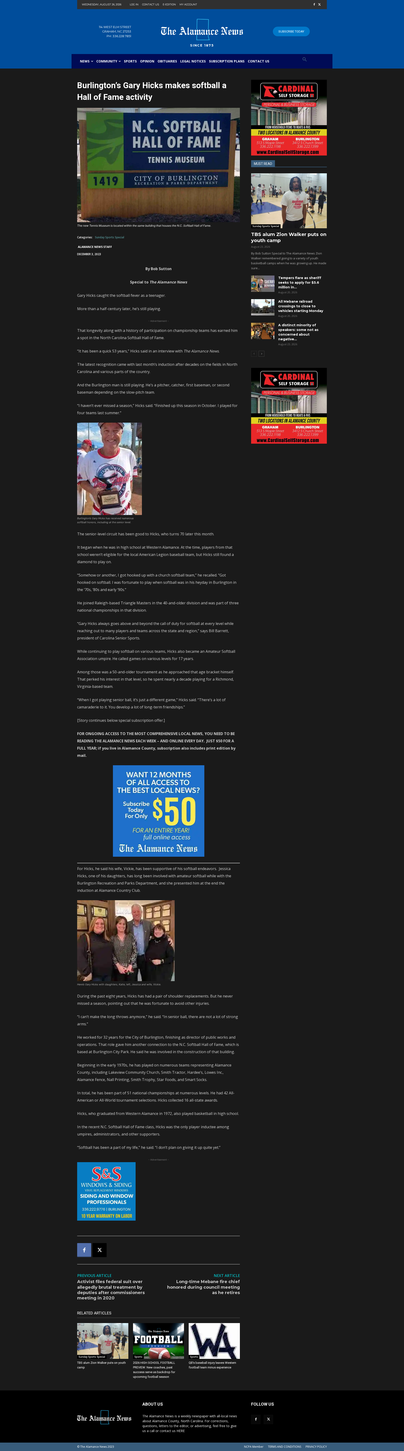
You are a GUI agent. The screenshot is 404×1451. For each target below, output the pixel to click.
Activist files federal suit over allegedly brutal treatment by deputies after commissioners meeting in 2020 (111, 1290)
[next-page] (261, 354)
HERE (181, 1431)
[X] (319, 4)
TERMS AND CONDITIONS (284, 1447)
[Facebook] (314, 4)
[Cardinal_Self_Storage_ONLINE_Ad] (289, 118)
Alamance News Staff (95, 247)
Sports (138, 1356)
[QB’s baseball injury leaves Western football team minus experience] (214, 1341)
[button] (304, 59)
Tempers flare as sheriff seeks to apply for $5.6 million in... (299, 282)
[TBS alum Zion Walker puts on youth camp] (102, 1341)
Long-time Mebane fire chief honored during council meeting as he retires (203, 1287)
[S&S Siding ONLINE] (158, 1191)
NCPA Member (253, 1447)
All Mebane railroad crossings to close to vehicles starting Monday (300, 306)
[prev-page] (254, 354)
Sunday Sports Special (109, 237)
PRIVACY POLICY (316, 1447)
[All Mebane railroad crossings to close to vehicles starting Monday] (262, 307)
